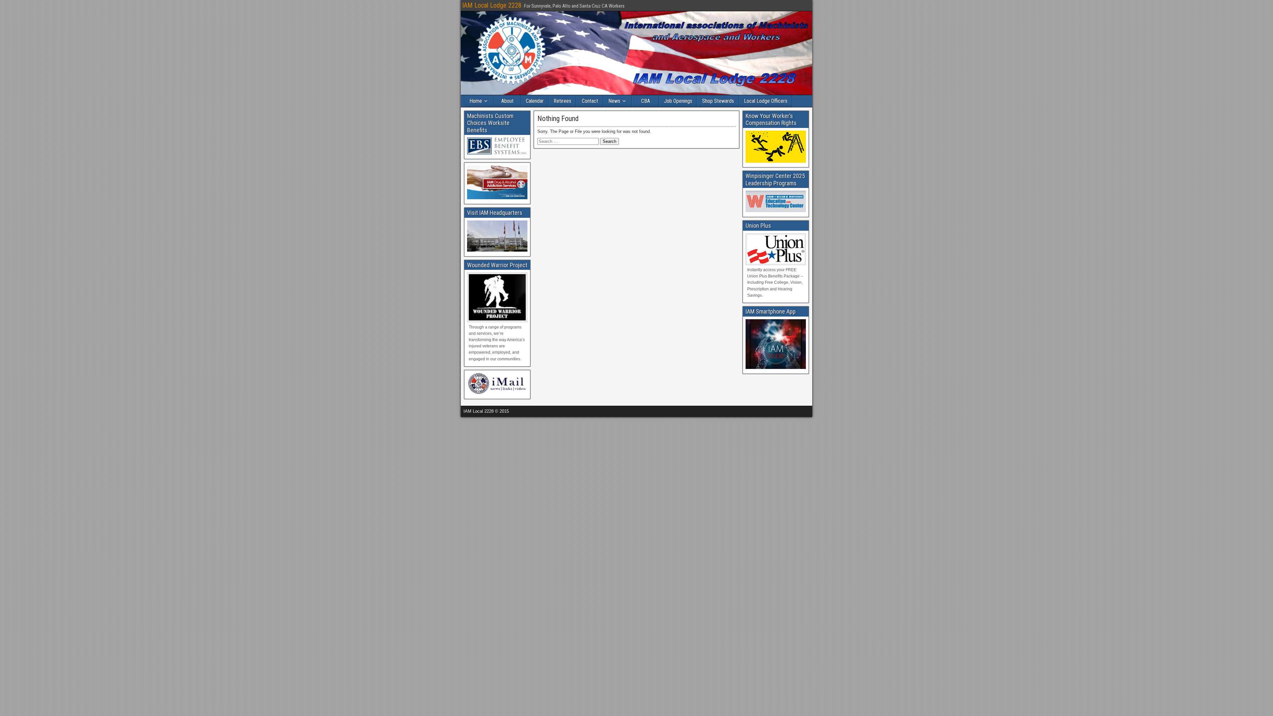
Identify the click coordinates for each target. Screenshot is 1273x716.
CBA (645, 101)
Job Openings (678, 101)
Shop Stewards (718, 101)
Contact (590, 101)
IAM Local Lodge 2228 (491, 5)
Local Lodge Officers (765, 101)
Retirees (562, 101)
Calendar (535, 101)
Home (475, 101)
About (507, 101)
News (614, 101)
